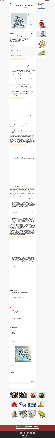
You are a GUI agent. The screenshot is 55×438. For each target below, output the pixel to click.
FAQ (26, 435)
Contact (28, 435)
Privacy (31, 435)
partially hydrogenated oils (15, 341)
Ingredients (30, 21)
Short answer (30, 15)
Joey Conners (34, 380)
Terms (33, 435)
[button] (23, 292)
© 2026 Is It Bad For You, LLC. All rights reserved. (27, 437)
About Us (24, 435)
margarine (13, 331)
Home (22, 435)
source (32, 158)
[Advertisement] (21, 385)
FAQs (29, 18)
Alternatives (30, 24)
